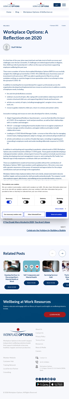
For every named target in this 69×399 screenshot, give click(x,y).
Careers (38, 351)
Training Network (9, 365)
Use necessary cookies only (12, 214)
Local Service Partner (10, 369)
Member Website (9, 358)
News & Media (41, 347)
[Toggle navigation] (64, 5)
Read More (12, 287)
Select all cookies (56, 214)
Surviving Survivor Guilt (51, 276)
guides (15, 108)
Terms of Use (40, 340)
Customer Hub (8, 361)
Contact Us (39, 333)
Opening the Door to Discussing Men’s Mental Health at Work (11, 278)
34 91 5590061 (44, 362)
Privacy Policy (40, 336)
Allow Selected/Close (34, 214)
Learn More (55, 315)
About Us (39, 329)
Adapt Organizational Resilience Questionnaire (23, 118)
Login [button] (56, 5)
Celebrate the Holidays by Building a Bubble (46, 230)
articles (9, 102)
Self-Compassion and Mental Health (31, 276)
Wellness (6, 25)
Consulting (7, 372)
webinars (10, 97)
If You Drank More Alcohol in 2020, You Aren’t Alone (26, 222)
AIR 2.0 (9, 126)
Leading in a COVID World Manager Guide (21, 133)
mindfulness (21, 94)
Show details (59, 208)
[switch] (26, 202)
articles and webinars (14, 139)
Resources (39, 344)
